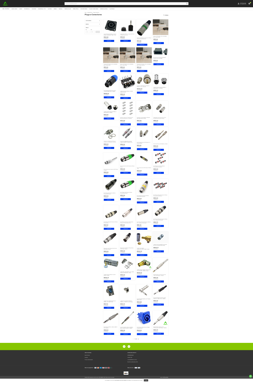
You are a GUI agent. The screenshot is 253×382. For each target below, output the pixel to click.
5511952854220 (130, 355)
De (86, 29)
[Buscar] (187, 3)
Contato (86, 357)
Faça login (244, 3)
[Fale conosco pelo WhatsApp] (250, 376)
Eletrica (50, 8)
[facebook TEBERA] (129, 346)
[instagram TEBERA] (124, 346)
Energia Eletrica (104, 8)
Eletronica (112, 8)
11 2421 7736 (129, 357)
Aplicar (97, 31)
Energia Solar (68, 8)
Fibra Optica (75, 8)
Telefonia (34, 8)
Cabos (20, 8)
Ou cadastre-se (243, 4)
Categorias (6, 8)
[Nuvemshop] (164, 377)
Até (91, 29)
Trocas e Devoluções (89, 359)
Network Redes (84, 8)
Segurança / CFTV (42, 8)
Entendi (146, 380)
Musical (60, 8)
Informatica (27, 8)
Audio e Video (14, 8)
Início (85, 12)
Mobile (55, 8)
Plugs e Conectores (93, 8)
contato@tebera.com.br (132, 359)
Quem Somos (87, 355)
